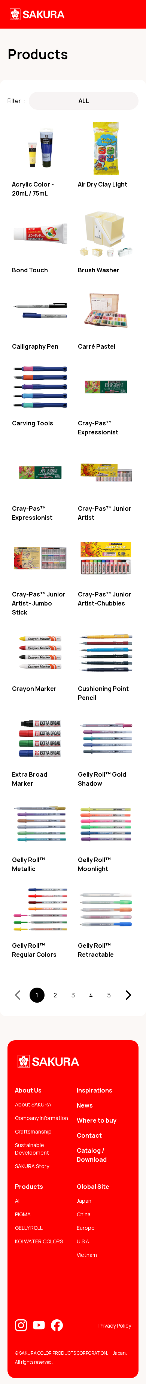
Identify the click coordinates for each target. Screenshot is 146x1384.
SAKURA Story (32, 1166)
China (84, 1214)
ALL (84, 101)
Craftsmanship (33, 1131)
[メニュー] (132, 14)
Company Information (41, 1117)
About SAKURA (33, 1104)
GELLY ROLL (29, 1227)
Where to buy (96, 1120)
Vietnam (87, 1254)
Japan (84, 1200)
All (18, 1200)
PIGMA (23, 1214)
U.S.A (83, 1241)
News (85, 1105)
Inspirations (94, 1090)
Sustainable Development (32, 1148)
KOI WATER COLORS (39, 1241)
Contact (89, 1135)
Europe (86, 1227)
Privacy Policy (114, 1325)
